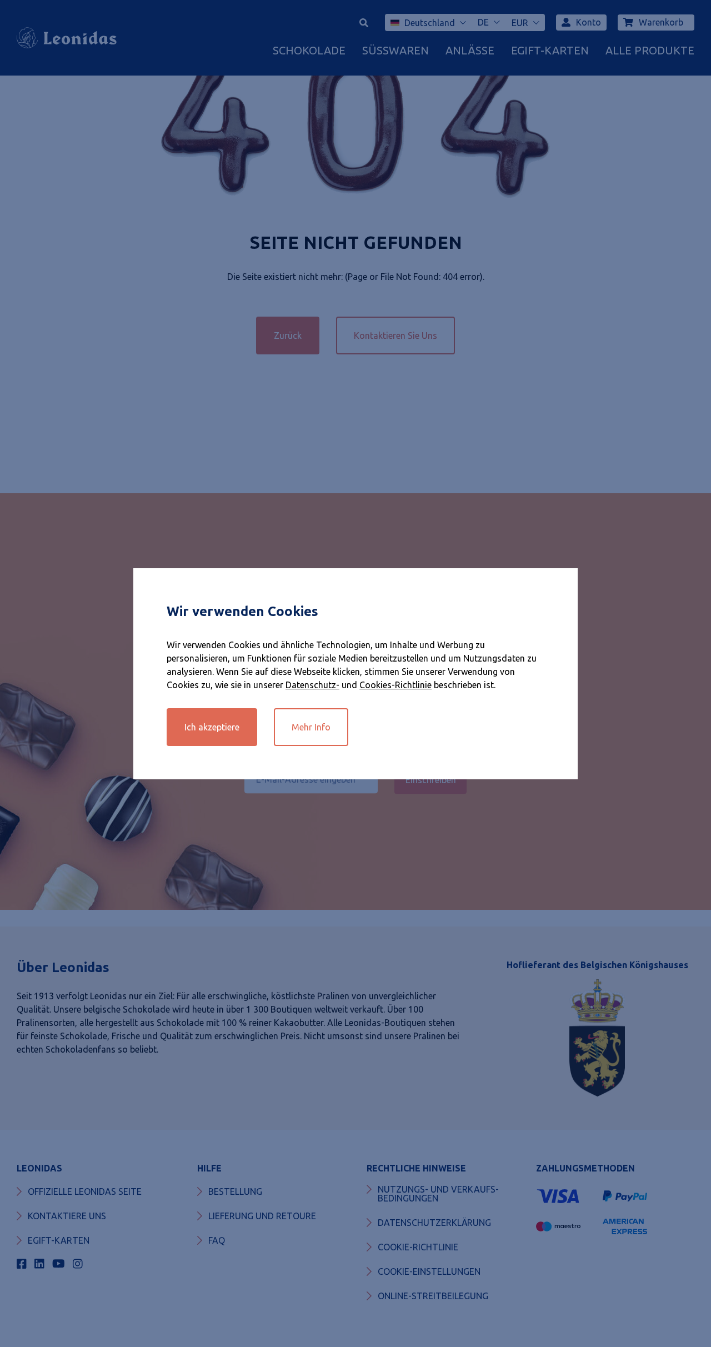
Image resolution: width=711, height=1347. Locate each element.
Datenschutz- (312, 685)
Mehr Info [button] (311, 727)
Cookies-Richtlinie (395, 685)
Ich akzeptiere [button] (211, 727)
